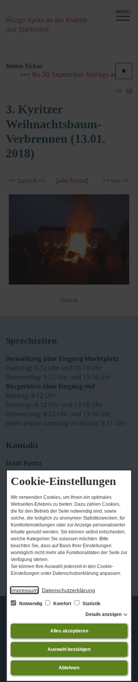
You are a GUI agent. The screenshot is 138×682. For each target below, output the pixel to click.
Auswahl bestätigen (69, 649)
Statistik (90, 603)
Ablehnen (69, 667)
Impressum (24, 590)
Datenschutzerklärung (68, 590)
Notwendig (30, 603)
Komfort (62, 603)
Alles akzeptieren (69, 631)
